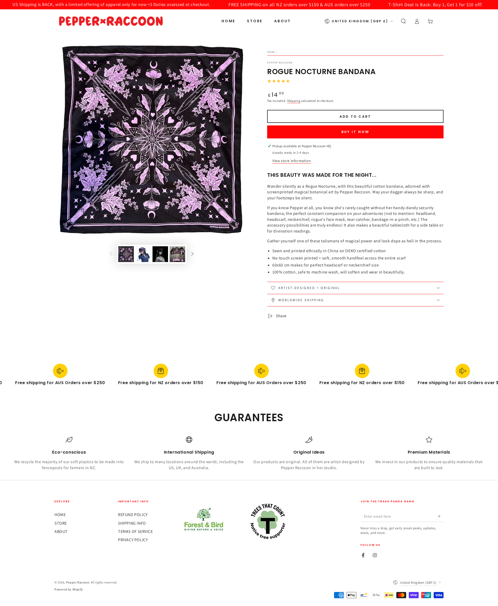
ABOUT (61, 531)
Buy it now (355, 131)
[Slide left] (111, 254)
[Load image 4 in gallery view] (177, 254)
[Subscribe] (441, 516)
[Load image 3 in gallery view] (160, 254)
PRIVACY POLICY (133, 539)
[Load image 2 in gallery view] (143, 254)
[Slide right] (192, 254)
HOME (60, 514)
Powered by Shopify (68, 589)
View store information (291, 160)
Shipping (293, 101)
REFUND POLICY (133, 514)
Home (271, 52)
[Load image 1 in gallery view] (126, 254)
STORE (60, 523)
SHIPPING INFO (132, 523)
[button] (403, 21)
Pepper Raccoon (279, 62)
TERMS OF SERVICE (135, 531)
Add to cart (355, 116)
